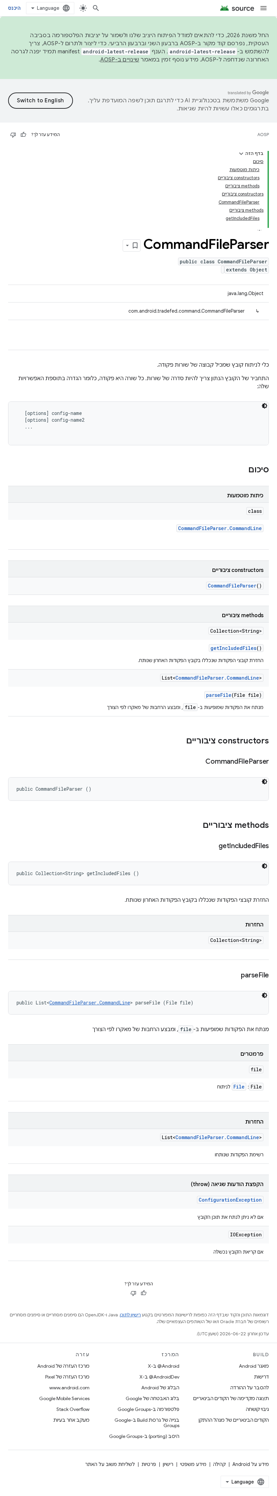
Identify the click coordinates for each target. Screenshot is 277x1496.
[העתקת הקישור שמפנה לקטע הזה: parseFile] (234, 976)
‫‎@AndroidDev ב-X (159, 1377)
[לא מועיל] (13, 135)
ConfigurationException (230, 1200)
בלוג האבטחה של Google (152, 1398)
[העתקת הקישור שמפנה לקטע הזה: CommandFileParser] (198, 762)
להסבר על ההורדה (249, 1388)
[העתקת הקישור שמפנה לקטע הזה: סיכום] (241, 470)
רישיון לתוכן (130, 1315)
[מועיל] (23, 135)
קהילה (219, 1464)
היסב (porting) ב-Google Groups (144, 1436)
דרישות (261, 1377)
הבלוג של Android (160, 1388)
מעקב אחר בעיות (71, 1420)
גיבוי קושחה (257, 1409)
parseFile (218, 695)
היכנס (14, 8)
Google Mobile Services (64, 1398)
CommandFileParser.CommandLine (220, 528)
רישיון (168, 1464)
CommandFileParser (232, 585)
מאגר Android (254, 1366)
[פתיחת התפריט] (263, 8)
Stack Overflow (73, 1409)
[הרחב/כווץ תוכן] (241, 154)
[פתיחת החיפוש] (96, 8)
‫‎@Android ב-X (163, 1366)
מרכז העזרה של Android (63, 1366)
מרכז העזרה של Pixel (67, 1377)
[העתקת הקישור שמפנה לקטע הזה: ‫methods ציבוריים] (196, 826)
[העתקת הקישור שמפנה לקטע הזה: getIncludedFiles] (212, 846)
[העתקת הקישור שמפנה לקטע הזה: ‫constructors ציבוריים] (179, 741)
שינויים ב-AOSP (120, 59)
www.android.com (69, 1388)
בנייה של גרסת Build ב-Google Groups (147, 1422)
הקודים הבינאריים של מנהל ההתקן (234, 1420)
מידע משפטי (193, 1464)
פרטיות (149, 1464)
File (239, 1086)
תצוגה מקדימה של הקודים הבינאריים (231, 1398)
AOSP (263, 134)
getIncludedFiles (233, 648)
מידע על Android (250, 1464)
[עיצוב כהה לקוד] (264, 406)
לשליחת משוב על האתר (110, 1464)
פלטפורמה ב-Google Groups (148, 1409)
